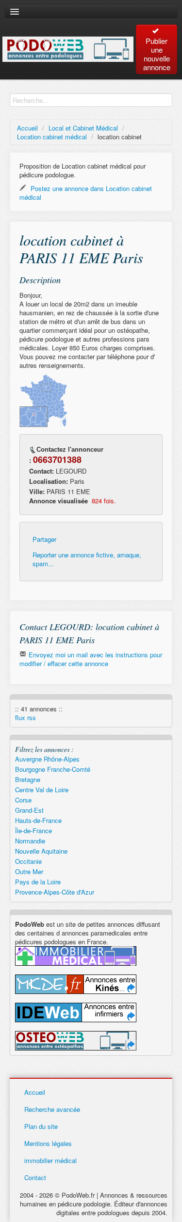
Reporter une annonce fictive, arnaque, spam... (87, 559)
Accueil (27, 128)
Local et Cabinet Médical (83, 128)
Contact (35, 1177)
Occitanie (28, 861)
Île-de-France (33, 830)
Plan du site (41, 1126)
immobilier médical (50, 1160)
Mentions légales (48, 1143)
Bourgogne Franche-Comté (52, 769)
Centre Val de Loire (41, 789)
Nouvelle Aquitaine (41, 851)
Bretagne (27, 779)
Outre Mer (29, 871)
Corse (23, 799)
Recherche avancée (52, 1109)
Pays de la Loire (38, 881)
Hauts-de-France (38, 820)
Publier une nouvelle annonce (156, 54)
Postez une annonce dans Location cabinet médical (85, 193)
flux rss (25, 717)
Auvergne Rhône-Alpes (47, 759)
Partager (44, 539)
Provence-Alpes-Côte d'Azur (54, 892)
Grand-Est (29, 810)
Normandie (30, 840)
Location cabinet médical (52, 136)
